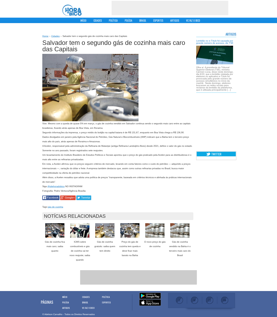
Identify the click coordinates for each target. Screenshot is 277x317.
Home (45, 36)
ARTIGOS (174, 20)
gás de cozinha (55, 207)
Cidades (55, 36)
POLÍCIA (128, 20)
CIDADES (97, 20)
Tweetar (85, 197)
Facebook (53, 197)
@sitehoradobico (56, 186)
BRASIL (142, 20)
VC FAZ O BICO (193, 20)
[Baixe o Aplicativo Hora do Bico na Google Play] (150, 296)
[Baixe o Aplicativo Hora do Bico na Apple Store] (150, 302)
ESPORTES (158, 20)
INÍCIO (83, 20)
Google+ (70, 197)
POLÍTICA (113, 20)
